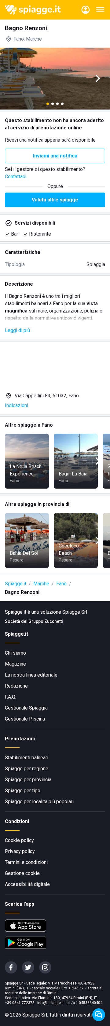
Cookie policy (19, 840)
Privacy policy (20, 851)
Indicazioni (16, 405)
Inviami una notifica (55, 156)
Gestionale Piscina (25, 719)
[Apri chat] (98, 1014)
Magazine (15, 664)
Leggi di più (17, 330)
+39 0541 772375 (20, 1003)
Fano (61, 584)
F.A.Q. (10, 697)
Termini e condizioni (26, 862)
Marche (41, 584)
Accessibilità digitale (27, 884)
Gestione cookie (22, 873)
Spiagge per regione (26, 768)
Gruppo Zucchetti (45, 621)
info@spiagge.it (50, 1003)
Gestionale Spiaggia (26, 708)
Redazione (16, 686)
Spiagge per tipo (22, 790)
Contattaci (15, 176)
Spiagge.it (15, 584)
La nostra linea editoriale (31, 675)
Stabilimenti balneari (26, 757)
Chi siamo (15, 653)
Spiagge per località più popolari (39, 801)
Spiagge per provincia (28, 779)
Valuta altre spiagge (55, 200)
